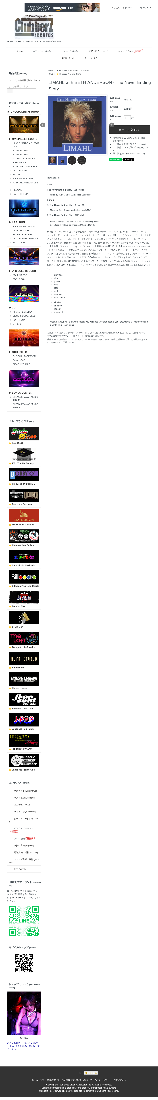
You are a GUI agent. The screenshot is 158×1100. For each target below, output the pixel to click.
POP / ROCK (19, 279)
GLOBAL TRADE (22, 804)
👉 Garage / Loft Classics (22, 647)
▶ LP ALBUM (17, 222)
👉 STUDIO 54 (16, 626)
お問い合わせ (68, 57)
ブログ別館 (19, 838)
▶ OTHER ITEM (18, 352)
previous (58, 274)
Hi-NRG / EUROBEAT (23, 234)
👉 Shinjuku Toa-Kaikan (21, 544)
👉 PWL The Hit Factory (21, 463)
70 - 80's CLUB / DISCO (24, 158)
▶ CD (12, 307)
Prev (42, 125)
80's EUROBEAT (21, 150)
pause (57, 281)
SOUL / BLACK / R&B (23, 178)
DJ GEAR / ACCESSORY (25, 356)
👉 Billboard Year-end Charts (69, 73)
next (56, 284)
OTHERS (17, 323)
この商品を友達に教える (125, 144)
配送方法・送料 (26, 852)
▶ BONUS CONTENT (21, 392)
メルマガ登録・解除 (24, 861)
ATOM (23, 869)
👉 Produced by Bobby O (22, 483)
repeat (57, 308)
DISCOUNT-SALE (21, 364)
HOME (50, 70)
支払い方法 (24, 845)
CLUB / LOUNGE (21, 230)
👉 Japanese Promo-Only (22, 769)
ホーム (20, 51)
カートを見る (91, 57)
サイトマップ (24, 811)
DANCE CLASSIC (21, 170)
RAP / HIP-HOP (20, 193)
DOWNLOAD (19, 360)
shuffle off (59, 305)
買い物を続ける (120, 153)
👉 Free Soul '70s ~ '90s (21, 708)
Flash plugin (69, 324)
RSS (16, 869)
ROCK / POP (19, 242)
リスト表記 (25, 797)
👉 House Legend (18, 688)
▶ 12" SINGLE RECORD (67, 70)
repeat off (58, 312)
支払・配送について (98, 51)
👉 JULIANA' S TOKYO (20, 749)
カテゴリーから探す (42, 51)
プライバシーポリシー (100, 1079)
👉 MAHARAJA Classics (21, 524)
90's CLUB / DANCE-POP (25, 166)
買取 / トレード (23, 820)
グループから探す (70, 51)
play (56, 278)
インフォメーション (23, 828)
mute (56, 291)
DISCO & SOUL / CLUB (24, 315)
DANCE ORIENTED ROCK (25, 238)
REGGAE (17, 189)
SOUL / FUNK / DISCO (24, 226)
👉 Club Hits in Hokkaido (22, 565)
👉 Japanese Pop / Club (21, 728)
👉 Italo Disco (16, 442)
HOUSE (16, 174)
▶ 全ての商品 (23, 112)
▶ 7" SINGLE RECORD (22, 271)
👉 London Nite (17, 606)
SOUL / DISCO (20, 275)
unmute (58, 294)
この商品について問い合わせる (128, 147)
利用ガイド (25, 790)
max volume (60, 297)
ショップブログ (126, 51)
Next (111, 125)
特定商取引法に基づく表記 (75, 1079)
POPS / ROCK (87, 70)
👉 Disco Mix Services (20, 504)
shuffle (57, 302)
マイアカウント (117, 7)
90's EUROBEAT (21, 154)
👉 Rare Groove (17, 667)
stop (56, 287)
